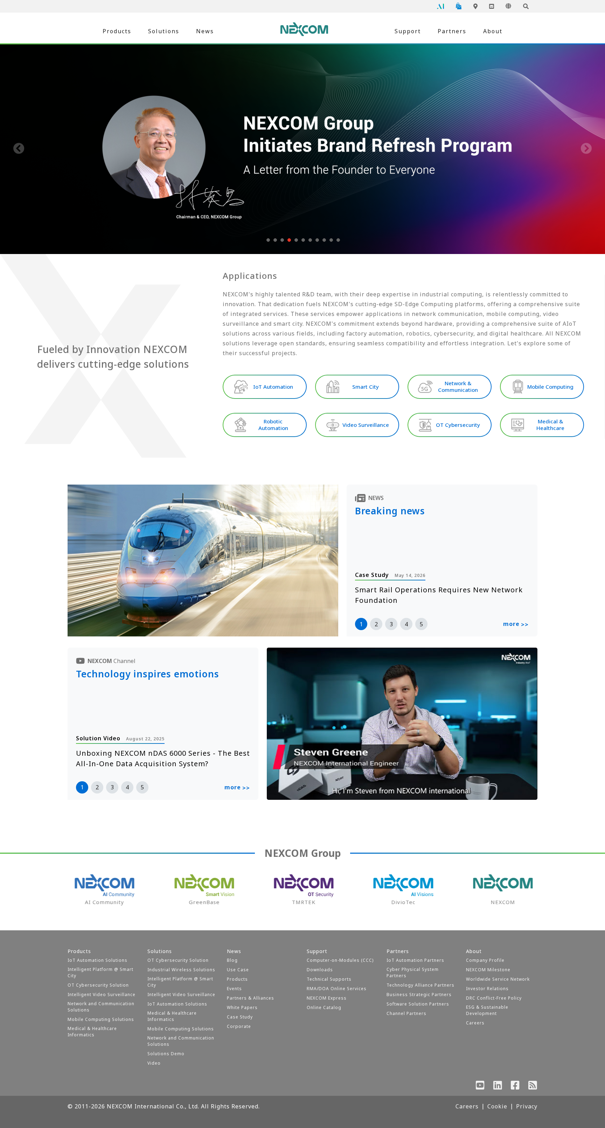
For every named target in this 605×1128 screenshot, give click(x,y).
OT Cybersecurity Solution (98, 985)
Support (408, 31)
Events (234, 989)
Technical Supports (329, 979)
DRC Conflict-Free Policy (494, 998)
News (205, 31)
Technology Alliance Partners (420, 985)
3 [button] (391, 624)
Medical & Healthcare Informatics (92, 1031)
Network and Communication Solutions (101, 1007)
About (492, 31)
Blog (232, 960)
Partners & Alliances (250, 998)
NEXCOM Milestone (488, 970)
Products (117, 31)
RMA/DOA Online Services (337, 989)
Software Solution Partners (418, 1004)
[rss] (532, 1087)
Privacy (526, 1106)
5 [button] (421, 624)
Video (154, 1063)
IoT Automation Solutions (97, 960)
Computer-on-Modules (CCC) (340, 960)
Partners (452, 31)
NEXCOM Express (327, 998)
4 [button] (406, 624)
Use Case (238, 970)
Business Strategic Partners (419, 994)
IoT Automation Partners (415, 960)
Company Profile (485, 960)
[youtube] (480, 1087)
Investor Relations (487, 989)
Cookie (497, 1106)
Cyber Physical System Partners (413, 972)
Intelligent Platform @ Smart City (100, 972)
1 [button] (361, 624)
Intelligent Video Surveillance (101, 994)
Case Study (240, 1017)
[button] (267, 240)
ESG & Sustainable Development (487, 1010)
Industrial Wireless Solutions (181, 970)
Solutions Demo (166, 1054)
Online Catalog (324, 1007)
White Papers (242, 1007)
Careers (475, 1023)
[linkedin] (497, 1087)
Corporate (239, 1026)
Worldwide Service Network (498, 979)
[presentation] (19, 149)
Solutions (163, 31)
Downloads (320, 970)
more (516, 624)
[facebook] (515, 1087)
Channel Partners (406, 1013)
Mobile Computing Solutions (101, 1019)
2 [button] (376, 624)
